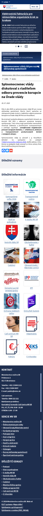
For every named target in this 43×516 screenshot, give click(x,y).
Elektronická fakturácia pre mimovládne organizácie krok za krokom (20, 17)
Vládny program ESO (11, 488)
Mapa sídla (17, 504)
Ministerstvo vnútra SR (12, 421)
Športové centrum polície (13, 455)
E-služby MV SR (9, 473)
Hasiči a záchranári (10, 443)
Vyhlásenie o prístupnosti (12, 507)
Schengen (7, 449)
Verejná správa (9, 440)
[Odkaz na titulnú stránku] (10, 6)
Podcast (6, 466)
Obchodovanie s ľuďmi (12, 479)
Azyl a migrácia (9, 437)
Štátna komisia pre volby (13, 425)
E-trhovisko (8, 494)
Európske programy (11, 431)
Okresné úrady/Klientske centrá (16, 428)
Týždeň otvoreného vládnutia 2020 (14, 142)
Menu (35, 6)
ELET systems (7, 504)
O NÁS (6, 79)
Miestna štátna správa (12, 485)
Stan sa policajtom (10, 469)
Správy (14, 79)
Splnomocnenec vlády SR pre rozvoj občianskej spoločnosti (18, 59)
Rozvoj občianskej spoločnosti (15, 452)
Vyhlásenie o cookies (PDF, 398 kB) (15, 510)
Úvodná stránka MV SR (10, 54)
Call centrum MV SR (10, 491)
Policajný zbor (8, 434)
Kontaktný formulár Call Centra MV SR (17, 404)
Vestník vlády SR (9, 476)
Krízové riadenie (9, 446)
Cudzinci (6, 482)
